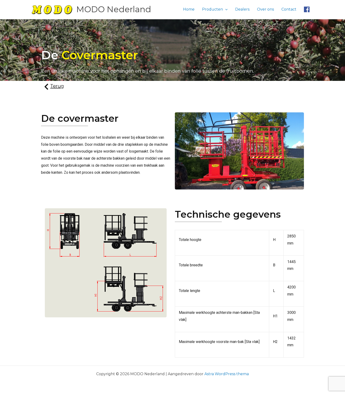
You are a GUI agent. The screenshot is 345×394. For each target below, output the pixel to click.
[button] (225, 9)
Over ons (265, 9)
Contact (288, 9)
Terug (57, 86)
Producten (212, 9)
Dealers (242, 9)
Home (189, 9)
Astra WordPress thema (226, 374)
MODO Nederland (113, 9)
